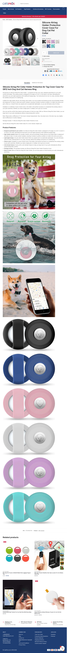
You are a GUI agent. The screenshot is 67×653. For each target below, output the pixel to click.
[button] (37, 38)
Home (4, 19)
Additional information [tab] (37, 82)
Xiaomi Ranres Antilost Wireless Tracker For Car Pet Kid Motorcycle (47, 612)
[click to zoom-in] (21, 38)
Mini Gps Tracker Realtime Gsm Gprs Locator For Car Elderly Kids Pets (48, 573)
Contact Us (21, 638)
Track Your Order (39, 634)
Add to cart (56, 52)
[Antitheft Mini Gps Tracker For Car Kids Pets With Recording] (18, 594)
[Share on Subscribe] (59, 75)
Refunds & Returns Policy (41, 641)
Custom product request (40, 643)
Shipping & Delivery (39, 639)
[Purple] (53, 42)
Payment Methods (39, 638)
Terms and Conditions (24, 643)
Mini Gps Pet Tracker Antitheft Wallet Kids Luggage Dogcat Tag (17, 573)
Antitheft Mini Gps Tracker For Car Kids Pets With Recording (17, 612)
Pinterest (53, 636)
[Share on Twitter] (49, 75)
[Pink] (49, 42)
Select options (17, 578)
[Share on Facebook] (46, 75)
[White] (44, 46)
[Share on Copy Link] (62, 75)
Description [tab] (27, 82)
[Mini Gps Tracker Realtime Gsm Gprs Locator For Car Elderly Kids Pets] (49, 555)
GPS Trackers (9, 19)
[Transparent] (57, 42)
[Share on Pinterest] (51, 75)
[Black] (44, 42)
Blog (20, 636)
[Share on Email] (57, 75)
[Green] (53, 46)
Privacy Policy (22, 644)
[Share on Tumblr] (54, 75)
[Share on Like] (43, 75)
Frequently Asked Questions (41, 636)
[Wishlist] (31, 543)
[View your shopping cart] (63, 9)
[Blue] (49, 46)
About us (21, 634)
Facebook (53, 634)
